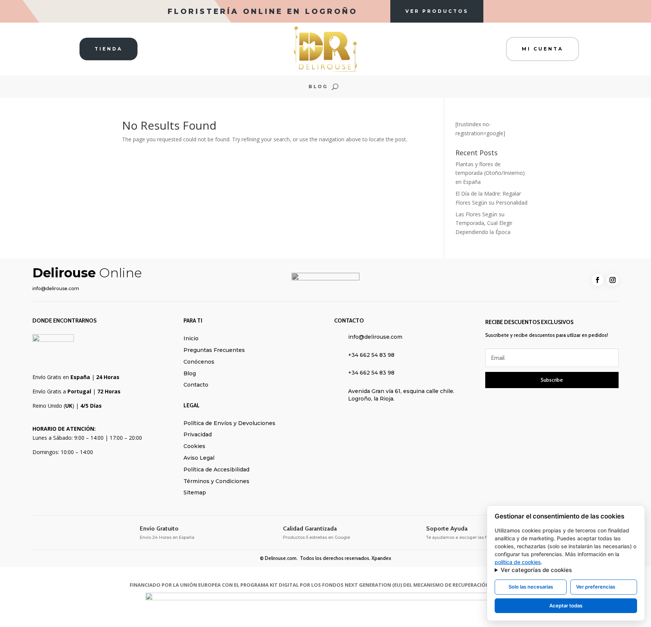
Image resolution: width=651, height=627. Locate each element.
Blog (318, 86)
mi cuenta (542, 49)
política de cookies (518, 562)
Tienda (108, 49)
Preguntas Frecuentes (214, 350)
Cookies (194, 446)
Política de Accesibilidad (216, 469)
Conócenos (198, 361)
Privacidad (197, 434)
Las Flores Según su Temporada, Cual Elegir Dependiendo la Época (483, 223)
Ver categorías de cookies (536, 569)
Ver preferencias (595, 587)
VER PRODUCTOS (436, 11)
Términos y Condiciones (216, 481)
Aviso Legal (198, 457)
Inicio (191, 338)
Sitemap (194, 492)
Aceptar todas (565, 606)
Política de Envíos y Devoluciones (229, 423)
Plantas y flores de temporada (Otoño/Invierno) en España (490, 173)
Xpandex (381, 558)
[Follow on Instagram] (613, 280)
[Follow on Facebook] (597, 280)
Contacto (195, 384)
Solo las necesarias (531, 587)
